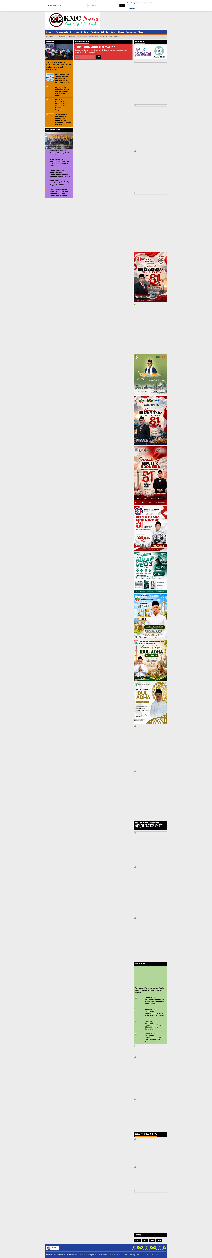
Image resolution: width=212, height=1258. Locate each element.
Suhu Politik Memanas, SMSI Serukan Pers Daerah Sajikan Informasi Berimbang (58, 65)
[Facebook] (133, 1248)
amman (137, 1240)
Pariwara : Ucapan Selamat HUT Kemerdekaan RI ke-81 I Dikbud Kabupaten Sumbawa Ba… (154, 1025)
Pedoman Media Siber (107, 1255)
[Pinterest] (142, 1248)
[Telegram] (164, 1248)
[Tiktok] (159, 1248)
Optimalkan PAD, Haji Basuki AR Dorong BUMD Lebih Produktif (60, 153)
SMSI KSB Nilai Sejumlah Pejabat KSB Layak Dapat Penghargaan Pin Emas (62, 91)
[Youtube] (155, 1248)
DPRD (152, 1240)
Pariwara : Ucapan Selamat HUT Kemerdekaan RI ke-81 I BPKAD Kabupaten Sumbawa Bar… (154, 1038)
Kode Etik (145, 1255)
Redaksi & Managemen (88, 1255)
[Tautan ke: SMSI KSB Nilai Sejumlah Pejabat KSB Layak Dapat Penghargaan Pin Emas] (50, 90)
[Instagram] (146, 1248)
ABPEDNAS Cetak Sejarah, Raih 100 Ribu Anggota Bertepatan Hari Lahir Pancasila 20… (63, 78)
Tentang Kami (134, 1255)
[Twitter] (138, 1248)
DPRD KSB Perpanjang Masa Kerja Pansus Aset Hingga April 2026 (59, 183)
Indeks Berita (122, 1255)
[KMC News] (72, 20)
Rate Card (154, 1255)
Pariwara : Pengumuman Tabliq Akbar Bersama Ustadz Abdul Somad (150, 990)
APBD (145, 1240)
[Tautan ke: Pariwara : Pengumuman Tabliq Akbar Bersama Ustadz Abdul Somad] (150, 976)
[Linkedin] (151, 1248)
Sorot (159, 1240)
